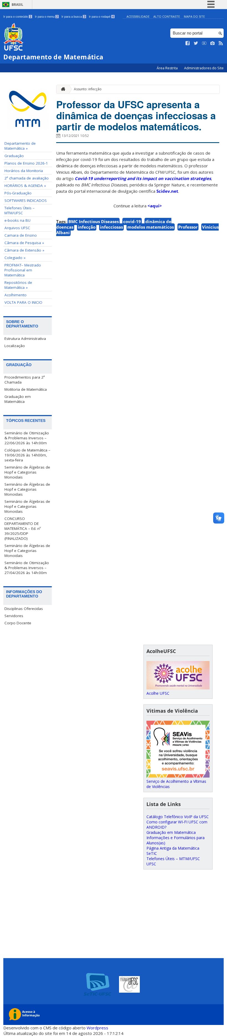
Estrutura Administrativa (25, 338)
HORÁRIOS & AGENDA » (25, 185)
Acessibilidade (138, 16)
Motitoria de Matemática (25, 389)
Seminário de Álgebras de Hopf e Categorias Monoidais (27, 472)
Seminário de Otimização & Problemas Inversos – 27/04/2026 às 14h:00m (26, 567)
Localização (14, 345)
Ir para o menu (46, 16)
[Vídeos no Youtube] (204, 43)
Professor (188, 227)
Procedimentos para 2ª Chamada (24, 380)
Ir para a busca (73, 16)
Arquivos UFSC (17, 227)
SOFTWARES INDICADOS (25, 200)
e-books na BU (17, 220)
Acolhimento (15, 294)
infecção (87, 227)
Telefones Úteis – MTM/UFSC (19, 210)
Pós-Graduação (18, 193)
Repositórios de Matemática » (18, 285)
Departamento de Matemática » (20, 146)
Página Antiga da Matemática (172, 848)
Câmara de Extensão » (24, 250)
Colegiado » (14, 257)
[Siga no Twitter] (196, 43)
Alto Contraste (166, 16)
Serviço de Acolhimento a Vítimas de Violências (176, 784)
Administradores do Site (204, 68)
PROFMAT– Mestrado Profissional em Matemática (22, 270)
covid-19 (132, 221)
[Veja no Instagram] (212, 43)
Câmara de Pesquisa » (24, 242)
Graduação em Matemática (17, 399)
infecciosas (111, 227)
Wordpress (97, 1027)
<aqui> (155, 205)
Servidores (13, 615)
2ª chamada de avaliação (26, 178)
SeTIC (151, 853)
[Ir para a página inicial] (61, 89)
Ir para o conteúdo (17, 16)
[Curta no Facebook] (187, 43)
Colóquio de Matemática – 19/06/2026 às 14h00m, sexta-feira (27, 455)
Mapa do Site (194, 16)
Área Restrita (168, 68)
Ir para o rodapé (101, 16)
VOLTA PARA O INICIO (23, 302)
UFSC (151, 863)
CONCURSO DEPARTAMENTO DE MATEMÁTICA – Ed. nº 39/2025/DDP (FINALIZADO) (22, 528)
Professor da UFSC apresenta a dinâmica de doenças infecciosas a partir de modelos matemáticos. (136, 115)
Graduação (14, 155)
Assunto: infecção (88, 89)
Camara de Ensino (20, 235)
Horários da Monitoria (23, 170)
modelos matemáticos (150, 227)
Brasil (17, 4)
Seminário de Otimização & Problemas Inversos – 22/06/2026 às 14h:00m (26, 437)
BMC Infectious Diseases (93, 221)
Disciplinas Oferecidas (23, 608)
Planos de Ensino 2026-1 (26, 163)
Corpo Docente (17, 622)
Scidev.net (167, 191)
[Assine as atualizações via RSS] (221, 43)
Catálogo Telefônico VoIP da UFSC (177, 816)
